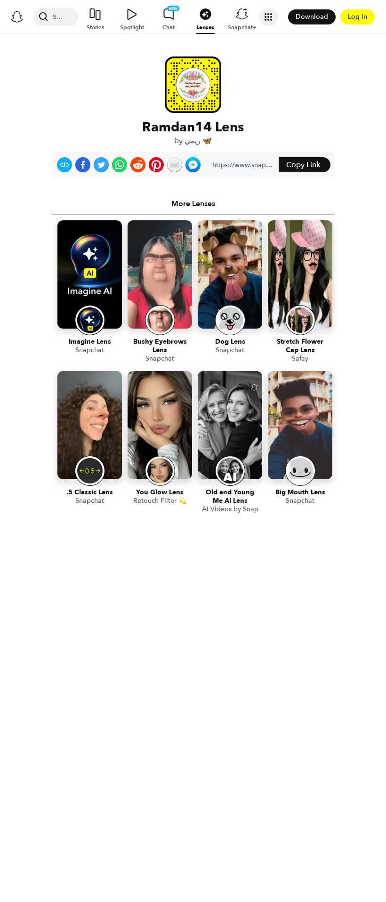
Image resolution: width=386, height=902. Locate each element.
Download (312, 16)
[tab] (193, 204)
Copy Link (303, 165)
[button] (64, 164)
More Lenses (193, 204)
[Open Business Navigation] (268, 17)
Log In (357, 16)
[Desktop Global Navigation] (17, 17)
